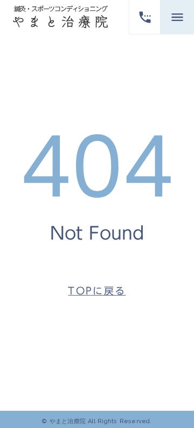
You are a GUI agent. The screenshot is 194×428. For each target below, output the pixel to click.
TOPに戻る (97, 291)
